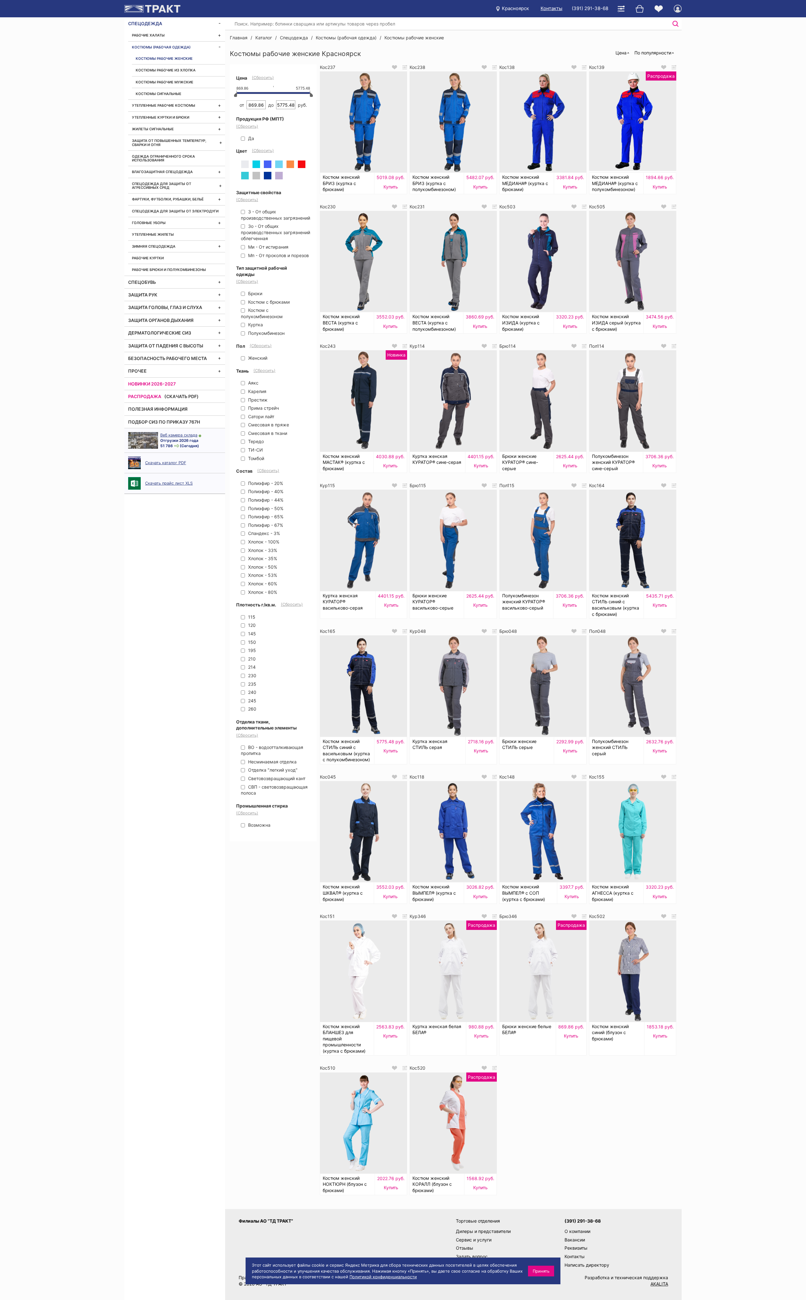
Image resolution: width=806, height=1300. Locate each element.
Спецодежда (145, 23)
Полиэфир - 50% (265, 508)
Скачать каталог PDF (165, 462)
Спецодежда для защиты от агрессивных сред (161, 186)
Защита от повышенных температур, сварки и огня (169, 142)
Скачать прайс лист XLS (169, 483)
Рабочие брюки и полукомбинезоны (169, 269)
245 (251, 700)
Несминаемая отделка (272, 761)
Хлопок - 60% (262, 583)
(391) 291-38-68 (590, 8)
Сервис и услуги (473, 1239)
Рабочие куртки (148, 258)
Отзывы (464, 1248)
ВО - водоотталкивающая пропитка (272, 750)
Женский (257, 358)
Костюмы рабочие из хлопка (166, 70)
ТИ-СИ (255, 450)
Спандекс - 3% (263, 533)
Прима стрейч (263, 408)
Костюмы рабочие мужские (164, 82)
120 (251, 625)
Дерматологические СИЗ (159, 332)
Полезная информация (158, 409)
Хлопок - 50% (262, 567)
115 (251, 617)
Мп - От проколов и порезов (278, 255)
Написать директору (587, 1265)
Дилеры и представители (483, 1231)
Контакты (551, 8)
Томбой (255, 458)
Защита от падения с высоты (165, 345)
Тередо (255, 441)
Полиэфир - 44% (265, 500)
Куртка (255, 324)
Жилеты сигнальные (153, 129)
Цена (621, 52)
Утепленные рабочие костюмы (163, 105)
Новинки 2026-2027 (152, 383)
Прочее (137, 371)
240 (251, 692)
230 (251, 675)
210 (251, 658)
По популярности (652, 52)
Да (250, 138)
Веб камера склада (178, 435)
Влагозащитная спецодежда (162, 172)
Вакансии (575, 1239)
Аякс (252, 382)
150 (251, 642)
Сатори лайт (260, 416)
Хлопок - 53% (262, 575)
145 (251, 633)
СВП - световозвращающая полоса (274, 790)
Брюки (254, 293)
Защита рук (142, 294)
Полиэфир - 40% (265, 491)
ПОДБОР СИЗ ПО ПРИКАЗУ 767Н (164, 422)
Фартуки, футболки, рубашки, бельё (168, 199)
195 (251, 650)
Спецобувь (142, 282)
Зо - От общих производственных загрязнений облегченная (275, 232)
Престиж (257, 399)
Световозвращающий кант (276, 778)
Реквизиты (576, 1248)
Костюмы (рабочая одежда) (161, 47)
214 (251, 667)
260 (251, 709)
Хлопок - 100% (263, 541)
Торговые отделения (478, 1221)
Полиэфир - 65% (265, 516)
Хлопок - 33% (262, 550)
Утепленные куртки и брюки (160, 117)
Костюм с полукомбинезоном (262, 313)
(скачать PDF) (181, 396)
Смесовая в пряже (268, 424)
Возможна (258, 825)
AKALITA (659, 1283)
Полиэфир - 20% (265, 483)
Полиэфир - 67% (265, 525)
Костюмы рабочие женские (164, 58)
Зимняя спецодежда (153, 246)
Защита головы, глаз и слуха (165, 307)
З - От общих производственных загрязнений (275, 215)
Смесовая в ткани (267, 433)
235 (251, 684)
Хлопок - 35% (262, 558)
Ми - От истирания (267, 247)
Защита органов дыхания (161, 320)
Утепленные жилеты (153, 234)
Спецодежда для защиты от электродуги (175, 211)
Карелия (256, 391)
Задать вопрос (472, 1256)
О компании (577, 1231)
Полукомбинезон (266, 333)
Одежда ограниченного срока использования (163, 158)
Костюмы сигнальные (158, 94)
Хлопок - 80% (262, 592)
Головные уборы (149, 223)
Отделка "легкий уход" (272, 770)
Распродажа (144, 396)
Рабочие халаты (148, 35)
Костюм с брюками (268, 302)
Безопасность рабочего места (167, 358)
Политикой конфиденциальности (383, 1276)
